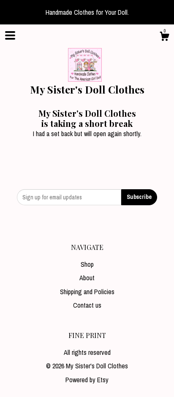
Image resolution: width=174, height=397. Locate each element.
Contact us (87, 305)
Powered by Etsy (87, 379)
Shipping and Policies (87, 291)
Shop (87, 264)
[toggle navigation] (10, 35)
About (87, 277)
